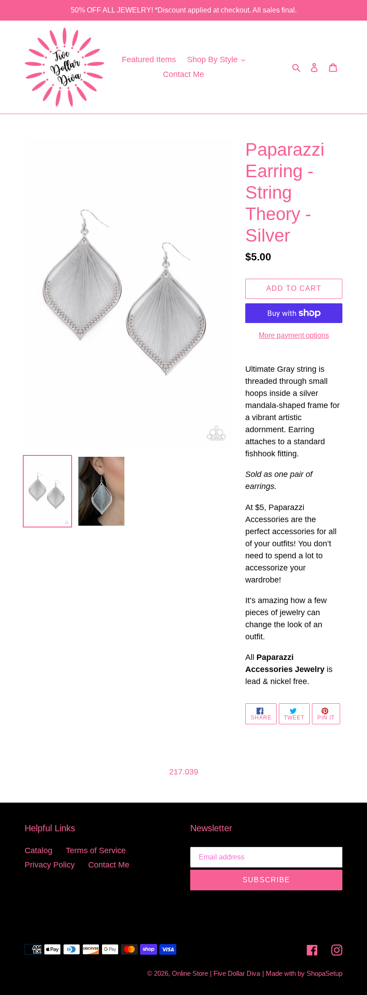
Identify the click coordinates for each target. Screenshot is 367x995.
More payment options (294, 335)
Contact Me (108, 864)
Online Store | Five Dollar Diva (216, 973)
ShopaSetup (324, 973)
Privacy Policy (50, 864)
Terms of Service (96, 850)
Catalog (38, 850)
